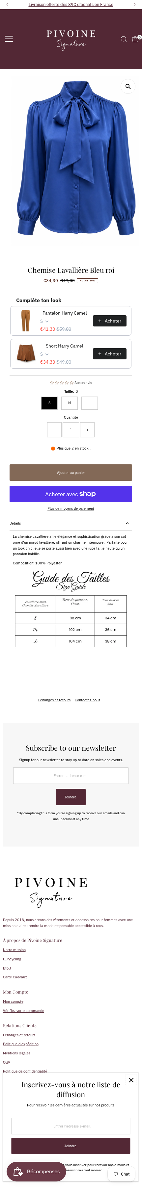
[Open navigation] (9, 39)
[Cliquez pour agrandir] (128, 86)
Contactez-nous (87, 700)
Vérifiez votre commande (23, 1010)
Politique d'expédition (21, 1044)
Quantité (71, 417)
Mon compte (13, 1001)
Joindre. (70, 797)
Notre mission (14, 949)
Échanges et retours (19, 1035)
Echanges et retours (54, 700)
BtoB (7, 968)
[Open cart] (135, 39)
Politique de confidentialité (25, 1071)
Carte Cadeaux (15, 977)
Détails (15, 523)
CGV (6, 1062)
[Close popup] (131, 1080)
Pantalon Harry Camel (65, 313)
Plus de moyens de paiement (70, 508)
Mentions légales (16, 1053)
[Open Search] (124, 39)
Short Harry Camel (64, 346)
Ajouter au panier (71, 472)
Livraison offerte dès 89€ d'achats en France (71, 4)
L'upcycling (12, 959)
